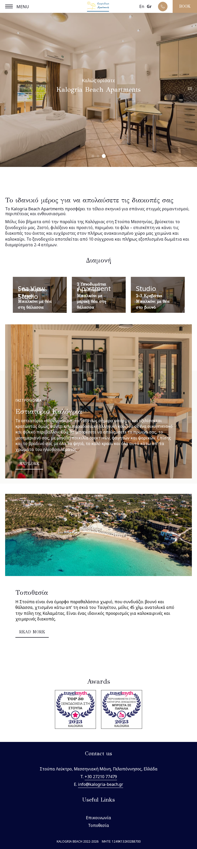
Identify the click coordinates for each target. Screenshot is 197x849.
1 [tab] (93, 156)
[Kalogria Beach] (98, 7)
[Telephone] (163, 6)
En (141, 6)
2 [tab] (98, 156)
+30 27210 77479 (101, 776)
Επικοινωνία (98, 817)
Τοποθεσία (98, 825)
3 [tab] (104, 156)
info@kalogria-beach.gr (100, 784)
